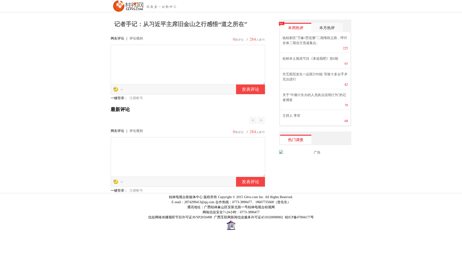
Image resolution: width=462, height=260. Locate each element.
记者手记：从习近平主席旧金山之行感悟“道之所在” (180, 24)
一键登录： (119, 98)
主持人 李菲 (291, 115)
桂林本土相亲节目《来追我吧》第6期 (310, 58)
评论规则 (136, 38)
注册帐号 (136, 98)
